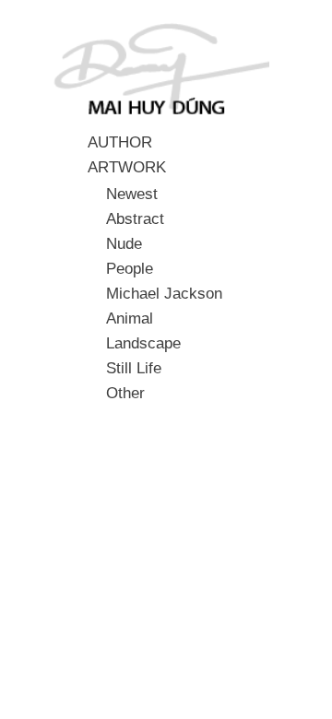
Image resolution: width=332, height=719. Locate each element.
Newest (132, 193)
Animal (129, 318)
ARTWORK (127, 167)
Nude (124, 243)
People (129, 268)
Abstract (135, 218)
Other (125, 392)
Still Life (133, 368)
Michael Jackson (164, 293)
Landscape (143, 343)
